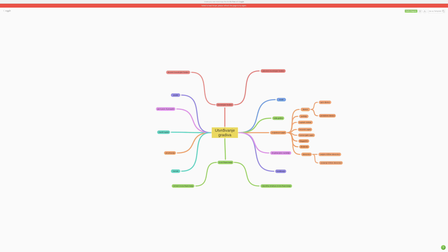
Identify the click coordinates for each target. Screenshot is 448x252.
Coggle (241, 2)
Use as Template (435, 7)
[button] (443, 247)
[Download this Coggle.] (425, 7)
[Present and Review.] (420, 7)
